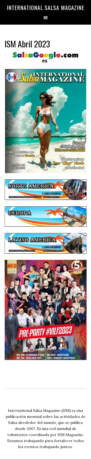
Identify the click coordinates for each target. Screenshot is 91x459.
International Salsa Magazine (45, 7)
